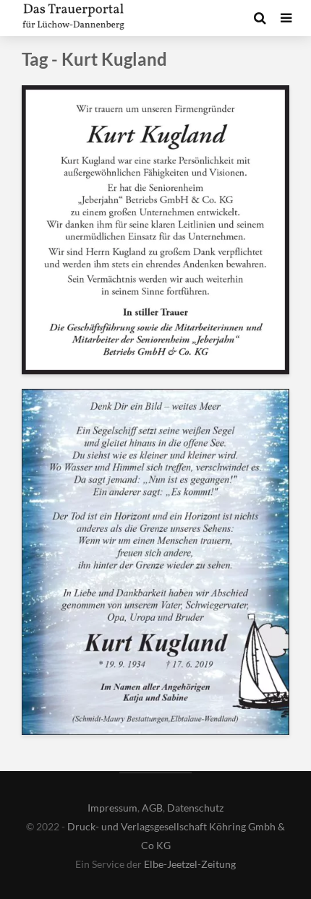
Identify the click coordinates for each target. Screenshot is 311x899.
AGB (152, 807)
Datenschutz (195, 807)
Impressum (112, 807)
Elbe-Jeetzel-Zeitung (190, 864)
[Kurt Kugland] (155, 229)
